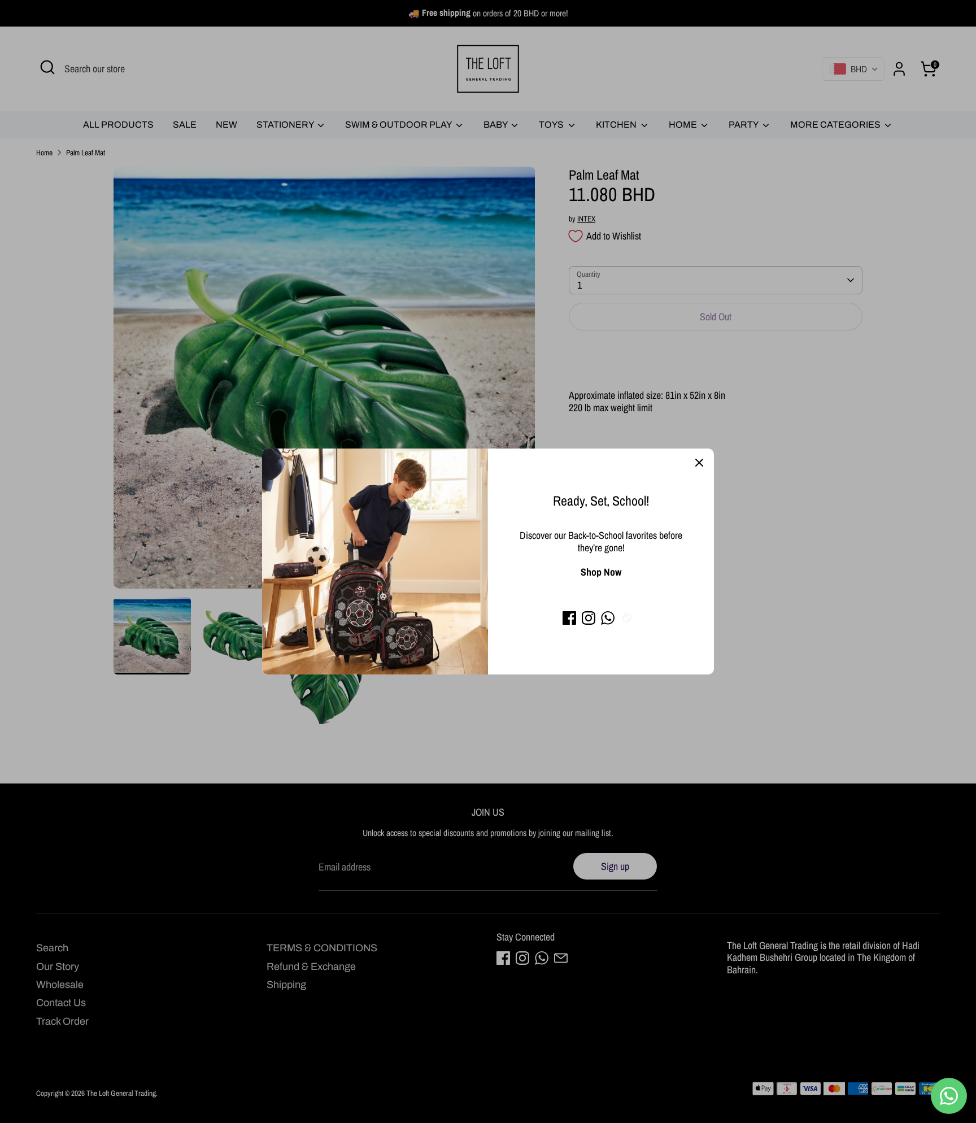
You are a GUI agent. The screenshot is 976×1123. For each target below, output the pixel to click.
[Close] (699, 463)
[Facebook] (569, 618)
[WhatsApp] (608, 618)
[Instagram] (588, 618)
